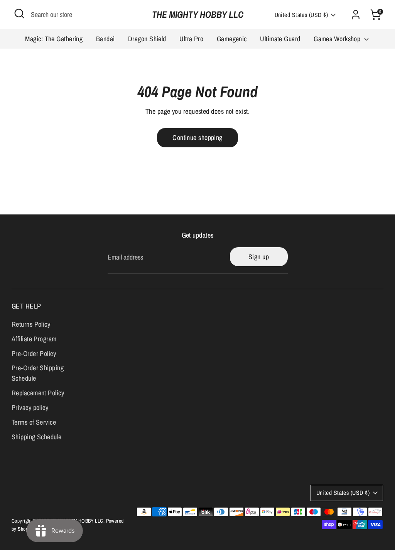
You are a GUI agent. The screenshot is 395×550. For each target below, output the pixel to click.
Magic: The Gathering (54, 39)
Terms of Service (34, 422)
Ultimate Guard (280, 39)
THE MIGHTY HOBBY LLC (197, 14)
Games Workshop (338, 39)
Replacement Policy (38, 393)
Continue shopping (197, 137)
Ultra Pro (191, 39)
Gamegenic (232, 39)
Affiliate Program (34, 339)
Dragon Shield (147, 39)
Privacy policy (30, 407)
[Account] (355, 14)
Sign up (258, 257)
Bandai (105, 39)
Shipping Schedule (37, 437)
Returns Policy (31, 324)
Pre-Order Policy (34, 353)
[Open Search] (19, 13)
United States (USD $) (301, 15)
